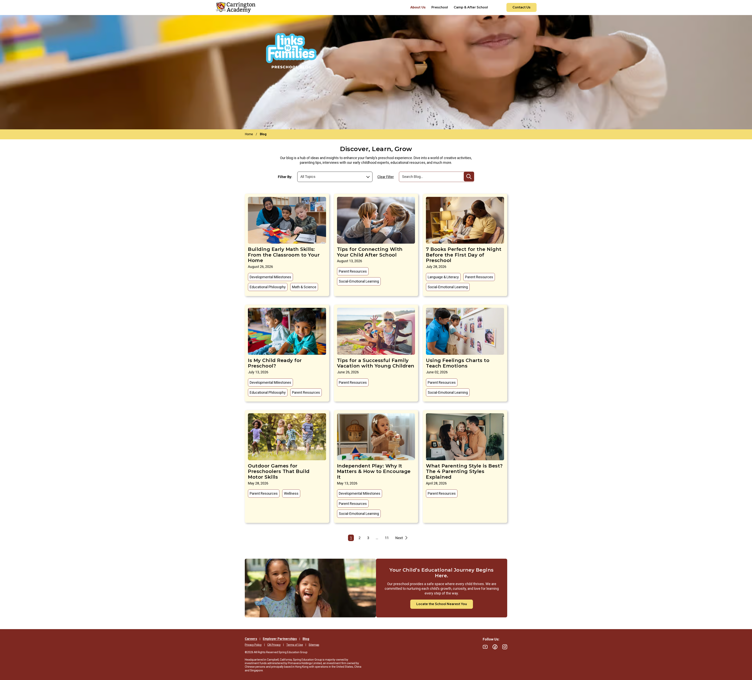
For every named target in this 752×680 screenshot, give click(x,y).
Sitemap (314, 644)
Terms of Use (294, 644)
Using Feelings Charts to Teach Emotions (457, 363)
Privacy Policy (253, 644)
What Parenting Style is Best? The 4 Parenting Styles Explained (464, 471)
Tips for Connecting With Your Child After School (370, 252)
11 (387, 538)
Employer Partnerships (280, 639)
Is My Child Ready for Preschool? (275, 363)
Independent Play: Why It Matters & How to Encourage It (374, 471)
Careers (251, 639)
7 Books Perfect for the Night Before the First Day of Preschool (464, 254)
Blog (306, 639)
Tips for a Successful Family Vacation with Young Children (375, 363)
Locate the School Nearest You (441, 604)
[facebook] (495, 646)
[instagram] (504, 646)
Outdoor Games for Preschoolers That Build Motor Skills (279, 471)
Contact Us (521, 7)
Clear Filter (385, 177)
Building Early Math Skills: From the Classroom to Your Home (284, 254)
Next (399, 538)
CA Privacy (274, 644)
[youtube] (485, 646)
